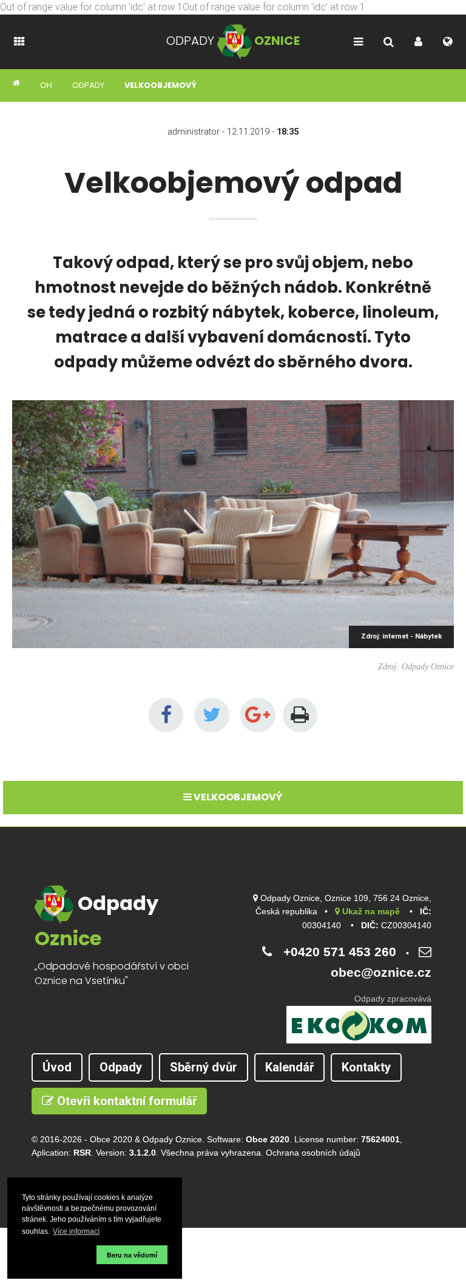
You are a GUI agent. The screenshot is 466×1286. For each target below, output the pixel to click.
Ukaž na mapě (370, 911)
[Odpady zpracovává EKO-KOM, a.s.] (358, 1024)
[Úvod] (16, 83)
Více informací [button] (76, 1231)
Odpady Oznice (172, 1139)
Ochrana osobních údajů (313, 1152)
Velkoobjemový (160, 85)
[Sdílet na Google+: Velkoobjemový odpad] (257, 715)
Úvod (57, 1067)
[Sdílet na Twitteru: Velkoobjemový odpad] (211, 715)
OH (46, 85)
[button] (57, 1255)
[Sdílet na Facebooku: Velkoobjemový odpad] (166, 715)
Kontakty (366, 1067)
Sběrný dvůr (203, 1067)
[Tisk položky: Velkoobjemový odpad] (300, 715)
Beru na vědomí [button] (132, 1255)
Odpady (88, 85)
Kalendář (289, 1067)
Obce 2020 (111, 1139)
